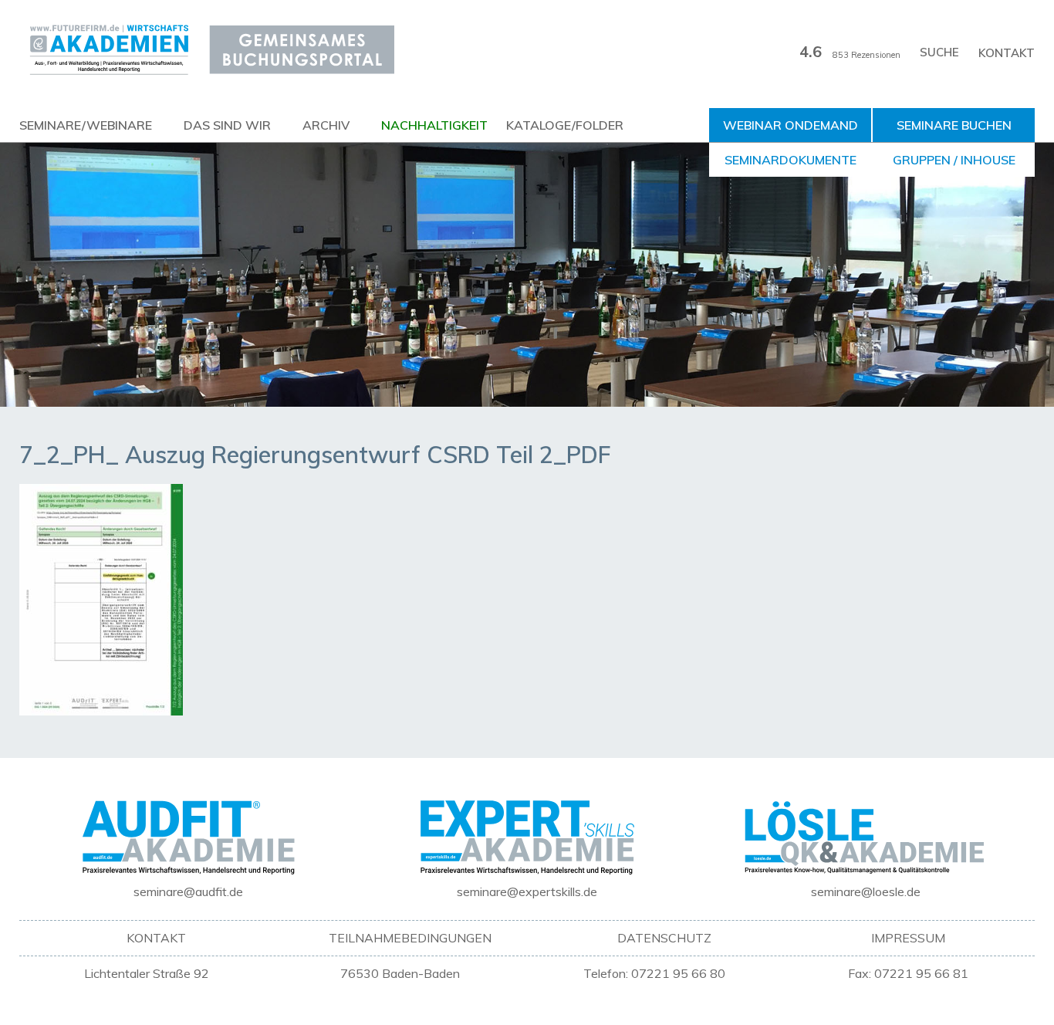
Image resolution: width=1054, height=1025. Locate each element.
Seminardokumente (790, 159)
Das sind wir (227, 125)
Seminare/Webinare (85, 125)
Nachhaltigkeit (434, 125)
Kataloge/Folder (564, 125)
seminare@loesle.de (866, 891)
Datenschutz (664, 938)
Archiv (326, 125)
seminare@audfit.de (188, 891)
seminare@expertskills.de (527, 891)
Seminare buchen (954, 125)
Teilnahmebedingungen (410, 938)
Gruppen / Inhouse (954, 159)
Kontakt (1006, 53)
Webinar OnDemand (790, 125)
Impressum (908, 938)
